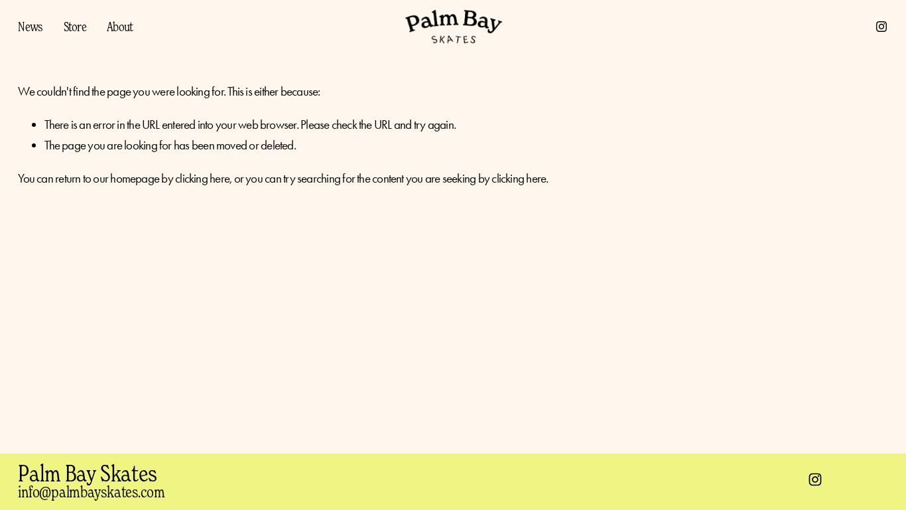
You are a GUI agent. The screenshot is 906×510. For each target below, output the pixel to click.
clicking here (202, 178)
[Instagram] (881, 26)
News (30, 26)
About (120, 26)
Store (75, 26)
